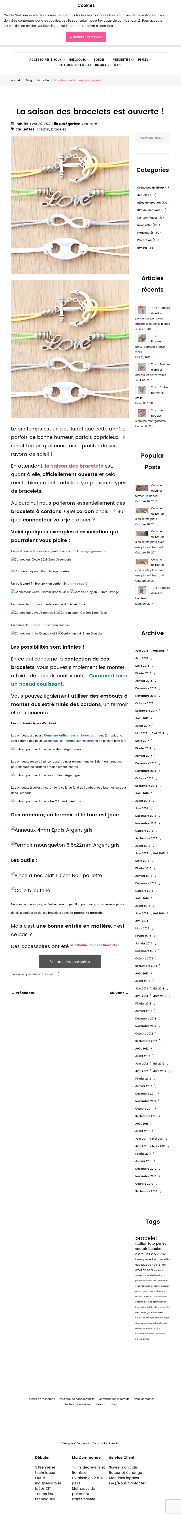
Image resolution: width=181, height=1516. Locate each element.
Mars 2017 (142, 741)
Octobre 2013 (144, 959)
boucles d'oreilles (148, 1251)
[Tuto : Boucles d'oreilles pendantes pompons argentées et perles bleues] (142, 310)
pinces (139, 1339)
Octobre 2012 (144, 1034)
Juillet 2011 (143, 1131)
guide (150, 1312)
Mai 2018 (159, 651)
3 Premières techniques (45, 1470)
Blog (29, 80)
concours (156, 1286)
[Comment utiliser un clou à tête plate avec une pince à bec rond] (142, 562)
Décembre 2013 (146, 951)
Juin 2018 (142, 651)
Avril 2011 (141, 1146)
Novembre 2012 (146, 1026)
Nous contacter (144, 1399)
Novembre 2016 (146, 771)
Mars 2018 (142, 666)
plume (146, 1339)
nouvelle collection (145, 1333)
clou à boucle (155, 1323)
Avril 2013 (142, 996)
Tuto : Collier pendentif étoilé (151, 392)
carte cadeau (149, 1291)
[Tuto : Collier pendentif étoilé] (142, 390)
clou (145, 1323)
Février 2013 (143, 1004)
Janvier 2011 (144, 1161)
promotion (140, 1280)
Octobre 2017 (144, 703)
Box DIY (142, 248)
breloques (142, 1259)
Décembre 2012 (146, 1019)
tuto (152, 1243)
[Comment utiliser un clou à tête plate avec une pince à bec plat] (142, 534)
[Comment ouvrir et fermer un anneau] (142, 488)
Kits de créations (149, 210)
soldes (139, 1275)
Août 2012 (142, 1049)
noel (150, 1270)
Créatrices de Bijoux (151, 188)
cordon (43, 129)
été (151, 1259)
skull (155, 1280)
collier (141, 1243)
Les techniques (147, 218)
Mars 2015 (142, 861)
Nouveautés (146, 233)
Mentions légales (124, 1478)
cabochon (163, 1280)
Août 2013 (142, 974)
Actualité (43, 80)
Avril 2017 (158, 733)
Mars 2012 (160, 1071)
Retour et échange (125, 1473)
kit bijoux (157, 1328)
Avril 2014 (142, 921)
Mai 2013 (159, 989)
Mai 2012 (159, 1064)
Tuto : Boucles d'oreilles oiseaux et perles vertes (152, 369)
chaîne (161, 1254)
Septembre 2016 (146, 786)
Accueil (16, 80)
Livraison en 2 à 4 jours (87, 1480)
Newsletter (145, 225)
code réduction (143, 1286)
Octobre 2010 (144, 1184)
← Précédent (23, 993)
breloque (164, 1318)
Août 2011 (142, 1124)
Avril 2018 (142, 658)
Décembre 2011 (145, 1094)
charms (139, 1323)
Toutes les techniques (45, 1496)
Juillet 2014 (143, 906)
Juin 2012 (142, 1064)
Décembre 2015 (146, 816)
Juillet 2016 (143, 801)
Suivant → (119, 993)
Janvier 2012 (144, 1086)
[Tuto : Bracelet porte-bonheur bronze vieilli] (142, 338)
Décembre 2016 (146, 763)
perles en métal (151, 1296)
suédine (139, 1302)
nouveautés (162, 1259)
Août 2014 (142, 899)
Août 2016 (142, 793)
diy (154, 1254)
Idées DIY (43, 1488)
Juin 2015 (142, 853)
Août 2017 (142, 718)
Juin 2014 (142, 914)
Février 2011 (143, 1154)
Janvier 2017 (144, 756)
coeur (163, 1307)
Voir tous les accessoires (70, 961)
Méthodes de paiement (83, 1491)
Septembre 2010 (146, 1191)
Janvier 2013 (144, 1011)
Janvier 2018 (144, 681)
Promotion (145, 240)
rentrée (163, 1296)
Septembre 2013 (146, 966)
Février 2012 (143, 1079)
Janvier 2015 (144, 876)
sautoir (141, 1249)
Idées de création (149, 203)
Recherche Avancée (77, 1404)
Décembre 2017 (146, 688)
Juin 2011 (141, 1139)
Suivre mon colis (123, 1467)
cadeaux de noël (146, 1265)
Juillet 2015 (143, 846)
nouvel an (140, 1318)
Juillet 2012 (143, 1056)
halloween (158, 1312)
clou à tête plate (151, 1307)
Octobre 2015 (144, 831)
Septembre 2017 (146, 711)
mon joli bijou (153, 1318)
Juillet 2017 (143, 726)
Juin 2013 (142, 989)
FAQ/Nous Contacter (127, 1483)
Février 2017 (143, 748)
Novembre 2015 (146, 823)
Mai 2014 (159, 914)
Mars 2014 (142, 929)
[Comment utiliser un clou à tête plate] (142, 511)
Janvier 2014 (144, 944)
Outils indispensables (48, 1480)
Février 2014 (143, 936)
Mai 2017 (141, 733)
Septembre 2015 (146, 838)
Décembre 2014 (146, 884)
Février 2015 (143, 869)
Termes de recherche (41, 1399)
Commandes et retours (114, 1399)
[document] (86, 22)
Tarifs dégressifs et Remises (88, 1470)
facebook (148, 1328)
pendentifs (160, 1333)
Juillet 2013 (143, 981)
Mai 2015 (159, 853)
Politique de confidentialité (76, 1399)
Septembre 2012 (146, 1041)
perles (161, 1243)
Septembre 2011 (146, 1116)
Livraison (100, 1404)
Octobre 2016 (144, 778)
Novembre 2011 (146, 1101)
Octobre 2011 (144, 1109)
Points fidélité (83, 1499)
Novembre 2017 (146, 696)
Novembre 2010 (146, 1176)
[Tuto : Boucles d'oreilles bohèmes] (142, 590)
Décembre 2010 (146, 1169)
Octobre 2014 (144, 891)
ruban (149, 1280)
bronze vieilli (149, 1275)
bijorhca (148, 1302)
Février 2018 (143, 673)
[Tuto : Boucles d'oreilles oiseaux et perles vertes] (142, 367)
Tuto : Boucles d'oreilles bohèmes (152, 593)
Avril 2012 (142, 1071)
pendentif (158, 1270)
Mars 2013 (160, 996)
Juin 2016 (142, 808)
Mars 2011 (159, 1146)
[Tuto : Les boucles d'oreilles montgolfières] (142, 413)
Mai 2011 (158, 1139)
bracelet (58, 129)
